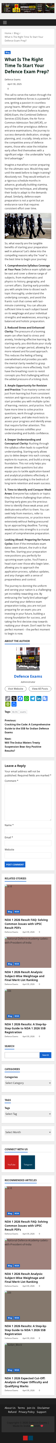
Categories (11, 1077)
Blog (8, 52)
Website (9, 849)
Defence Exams (13, 79)
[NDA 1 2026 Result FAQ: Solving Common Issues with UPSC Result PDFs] (28, 900)
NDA (17, 911)
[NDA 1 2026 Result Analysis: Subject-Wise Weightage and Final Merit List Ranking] (28, 952)
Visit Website (15, 688)
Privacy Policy (27, 1412)
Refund (12, 1412)
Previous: (27, 726)
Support (41, 1412)
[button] (5, 22)
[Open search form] (50, 22)
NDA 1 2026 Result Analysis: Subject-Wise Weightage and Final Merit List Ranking (24, 976)
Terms (21, 1408)
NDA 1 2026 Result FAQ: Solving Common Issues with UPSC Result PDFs (26, 923)
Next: (23, 744)
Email (9, 837)
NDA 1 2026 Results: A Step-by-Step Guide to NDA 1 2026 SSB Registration (26, 1028)
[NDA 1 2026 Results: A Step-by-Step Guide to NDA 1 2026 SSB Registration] (28, 1004)
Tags (7, 1108)
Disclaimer (43, 1408)
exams (23, 711)
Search (9, 1046)
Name (9, 825)
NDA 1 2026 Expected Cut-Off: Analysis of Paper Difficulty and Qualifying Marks (26, 1382)
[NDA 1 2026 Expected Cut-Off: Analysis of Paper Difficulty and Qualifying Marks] (28, 1358)
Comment (11, 781)
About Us (10, 1408)
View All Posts (40, 688)
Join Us (31, 1408)
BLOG (15, 711)
